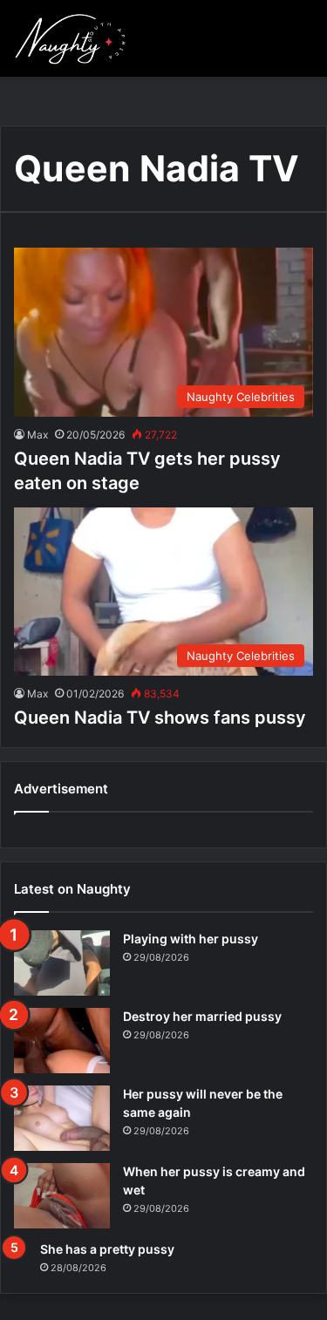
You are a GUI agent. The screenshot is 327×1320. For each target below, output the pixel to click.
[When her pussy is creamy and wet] (62, 1195)
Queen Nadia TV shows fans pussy (160, 717)
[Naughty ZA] (75, 38)
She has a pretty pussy (107, 1249)
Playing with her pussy (190, 938)
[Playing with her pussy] (62, 963)
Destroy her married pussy (202, 1016)
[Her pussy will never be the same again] (62, 1118)
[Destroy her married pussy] (62, 1040)
